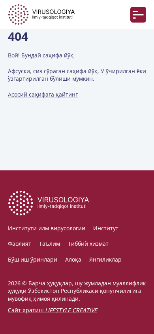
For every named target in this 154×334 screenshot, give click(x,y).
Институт (105, 228)
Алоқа (73, 259)
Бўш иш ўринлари (32, 259)
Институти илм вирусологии (46, 228)
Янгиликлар (105, 259)
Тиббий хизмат (88, 243)
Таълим (49, 243)
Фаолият (19, 243)
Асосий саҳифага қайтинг (43, 94)
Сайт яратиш (52, 310)
